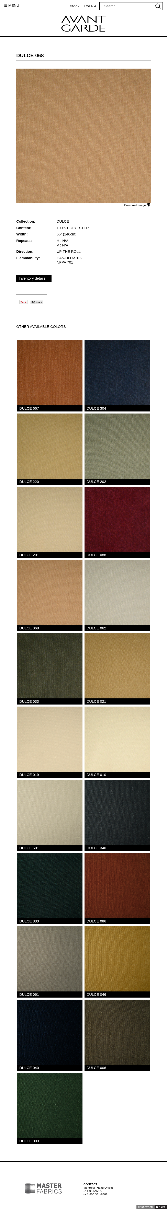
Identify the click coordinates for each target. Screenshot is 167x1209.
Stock (75, 6)
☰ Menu (11, 5)
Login (89, 6)
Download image (135, 205)
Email (36, 302)
